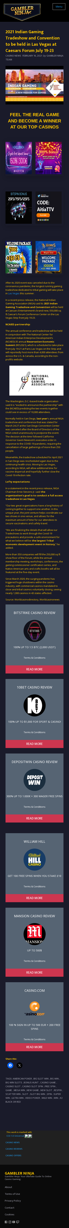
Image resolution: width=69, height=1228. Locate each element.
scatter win (13, 1094)
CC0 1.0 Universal (15, 1136)
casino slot (13, 1086)
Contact (9, 1207)
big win (54, 1079)
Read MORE (34, 669)
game (9, 1090)
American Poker (22, 1079)
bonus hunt (31, 1082)
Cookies (9, 1214)
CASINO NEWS (13, 1142)
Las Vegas (14, 293)
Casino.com (34, 990)
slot (25, 1094)
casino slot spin (32, 1086)
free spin (50, 1086)
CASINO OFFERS (13, 1155)
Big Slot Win (41, 1079)
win (56, 1098)
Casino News (13, 56)
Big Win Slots (14, 1082)
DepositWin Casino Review (35, 762)
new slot (46, 1090)
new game (33, 1090)
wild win (47, 1098)
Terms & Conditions (34, 657)
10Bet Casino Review (34, 687)
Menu (59, 6)
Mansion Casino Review (34, 916)
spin (49, 1094)
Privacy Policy (13, 1200)
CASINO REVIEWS (14, 1149)
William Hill (34, 841)
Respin (58, 1090)
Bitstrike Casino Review (34, 613)
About (8, 1187)
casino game (48, 1082)
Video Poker (32, 1098)
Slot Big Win (37, 1094)
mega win (19, 1090)
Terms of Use (12, 1194)
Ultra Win (18, 1098)
